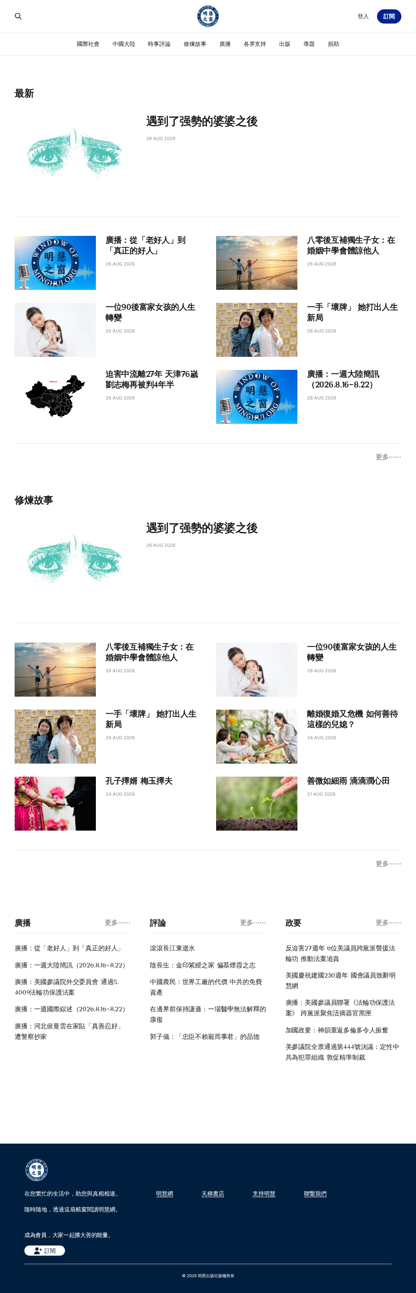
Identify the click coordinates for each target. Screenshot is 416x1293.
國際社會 (88, 43)
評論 (158, 923)
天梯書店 (213, 1193)
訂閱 (389, 16)
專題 (309, 43)
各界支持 (255, 43)
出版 (284, 43)
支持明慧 (264, 1193)
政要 (293, 923)
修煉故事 (195, 43)
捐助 (333, 43)
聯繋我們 (315, 1193)
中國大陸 (124, 43)
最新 (24, 93)
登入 (363, 16)
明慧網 (164, 1193)
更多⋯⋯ (388, 457)
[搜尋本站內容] (18, 16)
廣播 (225, 43)
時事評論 (159, 43)
